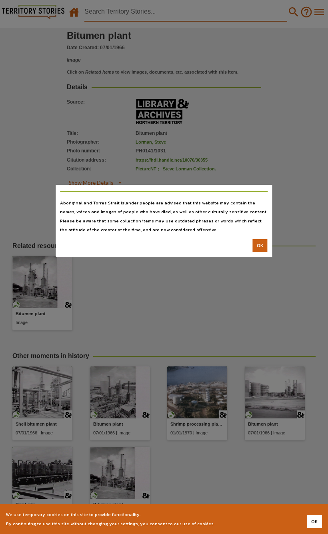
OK (260, 245)
